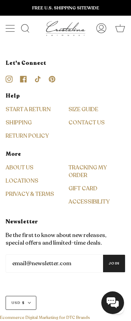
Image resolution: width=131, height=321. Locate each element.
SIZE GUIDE (83, 109)
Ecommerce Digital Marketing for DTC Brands (45, 317)
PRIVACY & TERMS (30, 194)
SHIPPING (19, 123)
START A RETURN (28, 109)
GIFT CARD (82, 188)
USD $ (18, 302)
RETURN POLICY (27, 136)
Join (114, 263)
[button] (112, 302)
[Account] (101, 28)
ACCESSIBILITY (89, 202)
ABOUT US (20, 167)
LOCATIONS (22, 181)
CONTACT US (86, 123)
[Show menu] (11, 28)
